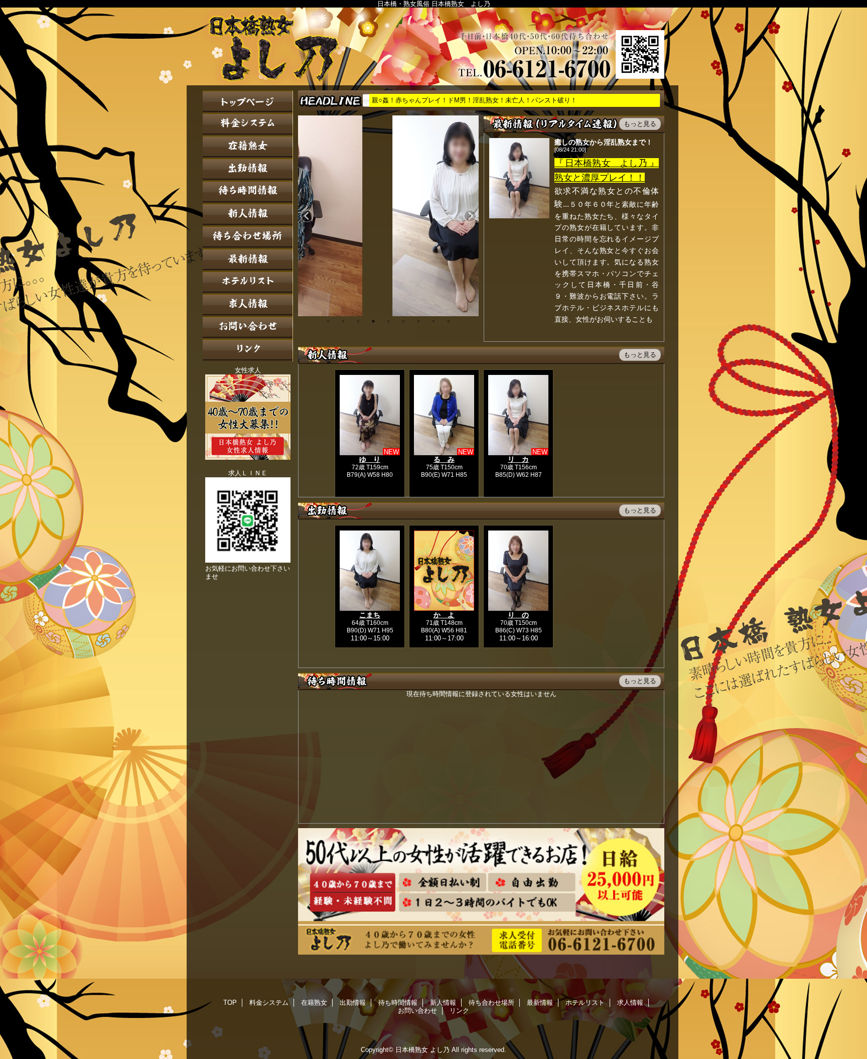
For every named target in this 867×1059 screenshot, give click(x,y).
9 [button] (449, 321)
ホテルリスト (248, 282)
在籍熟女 (248, 147)
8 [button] (433, 321)
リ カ (518, 459)
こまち (369, 615)
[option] (388, 215)
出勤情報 (248, 169)
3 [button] (358, 321)
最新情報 (248, 259)
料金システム (248, 124)
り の (518, 615)
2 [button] (343, 321)
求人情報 (248, 305)
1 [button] (328, 321)
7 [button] (418, 321)
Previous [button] (307, 216)
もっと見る (640, 123)
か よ (444, 615)
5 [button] (388, 321)
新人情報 (248, 214)
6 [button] (403, 321)
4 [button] (373, 321)
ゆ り (369, 459)
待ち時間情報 (248, 192)
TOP (248, 101)
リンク (248, 350)
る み (444, 459)
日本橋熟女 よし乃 (433, 46)
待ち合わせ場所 (248, 237)
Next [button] (470, 216)
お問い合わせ (248, 327)
